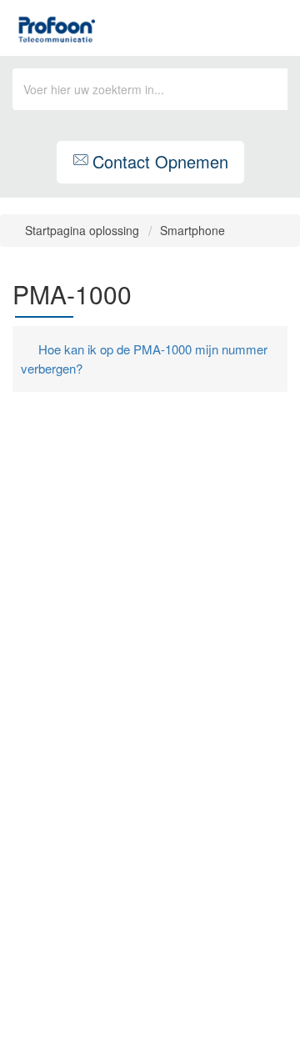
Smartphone (192, 230)
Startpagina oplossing (83, 230)
